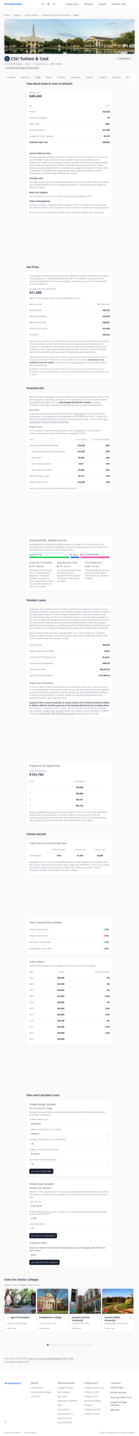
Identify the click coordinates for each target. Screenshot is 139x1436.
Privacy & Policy (30, 1433)
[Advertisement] (14, 122)
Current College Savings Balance (44, 1150)
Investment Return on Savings (42, 1160)
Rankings (88, 4)
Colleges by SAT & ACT (94, 1387)
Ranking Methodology (41, 1392)
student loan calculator (53, 711)
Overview (11, 77)
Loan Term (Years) (37, 1224)
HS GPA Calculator (118, 1392)
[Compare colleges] (48, 4)
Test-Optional (64, 1409)
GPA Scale (114, 1410)
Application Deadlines (68, 1400)
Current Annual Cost (38, 1119)
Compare (102, 4)
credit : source (121, 51)
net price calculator (77, 362)
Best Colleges (64, 1392)
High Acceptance (65, 1413)
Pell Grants (80, 413)
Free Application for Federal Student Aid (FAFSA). (68, 420)
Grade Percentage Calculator (118, 1403)
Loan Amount (35, 1202)
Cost (38, 77)
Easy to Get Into (65, 1418)
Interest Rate (68, 1213)
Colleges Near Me (92, 1409)
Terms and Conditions (12, 1433)
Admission (25, 77)
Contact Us (36, 1396)
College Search (91, 1396)
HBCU (60, 1405)
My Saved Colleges (92, 1400)
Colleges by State (92, 1413)
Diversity (61, 77)
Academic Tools (119, 4)
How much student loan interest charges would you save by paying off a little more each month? (67, 1249)
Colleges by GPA (91, 1392)
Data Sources (37, 1387)
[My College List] (53, 4)
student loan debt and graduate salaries (57, 713)
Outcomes (75, 77)
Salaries (89, 77)
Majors (49, 77)
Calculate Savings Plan (41, 1171)
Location (103, 77)
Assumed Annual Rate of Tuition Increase (47, 1140)
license (131, 51)
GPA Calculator (117, 1387)
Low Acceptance (65, 1422)
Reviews (130, 77)
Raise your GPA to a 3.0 (120, 1397)
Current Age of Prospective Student (45, 1129)
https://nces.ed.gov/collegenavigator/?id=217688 (51, 1358)
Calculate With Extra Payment (44, 1262)
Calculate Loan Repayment (43, 1235)
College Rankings (65, 1387)
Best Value (62, 1396)
